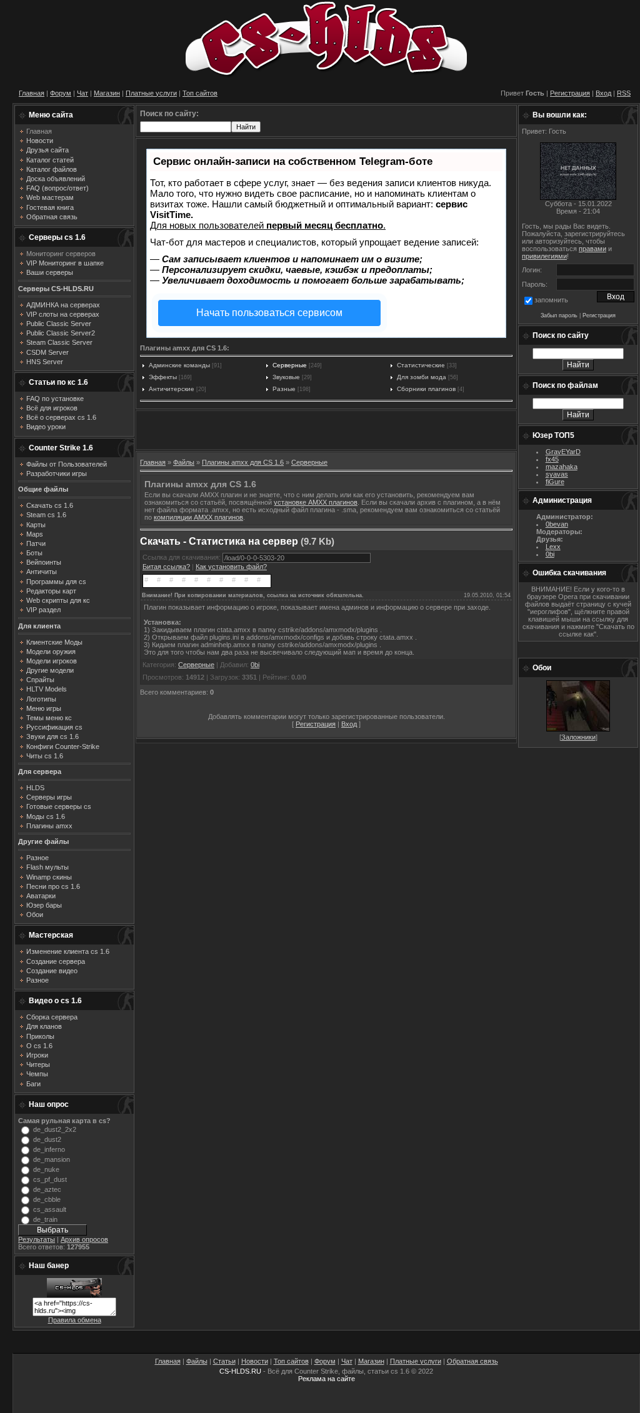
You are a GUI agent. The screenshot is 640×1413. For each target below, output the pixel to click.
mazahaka (562, 466)
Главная (31, 93)
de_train (45, 1219)
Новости (254, 1361)
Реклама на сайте (326, 1378)
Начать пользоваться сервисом (269, 312)
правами (592, 248)
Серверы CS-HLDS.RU (56, 288)
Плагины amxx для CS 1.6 (243, 462)
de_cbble (47, 1199)
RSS (624, 93)
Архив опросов (84, 1239)
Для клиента (39, 626)
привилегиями (544, 256)
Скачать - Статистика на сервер (219, 541)
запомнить (551, 300)
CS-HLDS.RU (240, 1371)
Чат (82, 93)
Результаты (36, 1239)
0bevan (557, 524)
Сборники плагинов (426, 388)
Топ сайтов (200, 93)
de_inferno (49, 1149)
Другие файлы (43, 841)
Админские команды (179, 365)
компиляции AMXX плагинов (198, 517)
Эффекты (163, 377)
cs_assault (49, 1209)
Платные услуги (151, 93)
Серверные (289, 365)
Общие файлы (43, 489)
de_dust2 (47, 1139)
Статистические (421, 365)
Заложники (578, 737)
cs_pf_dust (50, 1179)
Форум (60, 93)
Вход (603, 93)
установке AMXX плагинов (316, 502)
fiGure (555, 481)
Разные (284, 388)
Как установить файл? (231, 566)
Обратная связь (472, 1361)
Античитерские (171, 388)
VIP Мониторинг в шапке (65, 263)
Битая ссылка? (166, 566)
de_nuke (46, 1169)
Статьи (224, 1361)
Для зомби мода (421, 377)
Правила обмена (74, 1320)
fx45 (552, 459)
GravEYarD (563, 451)
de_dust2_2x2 (54, 1129)
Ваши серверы (49, 272)
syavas (557, 474)
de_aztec (47, 1189)
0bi (255, 664)
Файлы (183, 462)
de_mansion (51, 1159)
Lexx (553, 546)
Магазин (107, 93)
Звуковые (286, 377)
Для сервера (39, 771)
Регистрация (570, 93)
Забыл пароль (559, 315)
